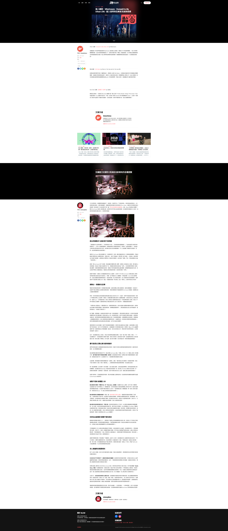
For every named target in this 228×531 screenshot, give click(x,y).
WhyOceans (83, 61)
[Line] (82, 69)
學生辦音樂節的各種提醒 (116, 207)
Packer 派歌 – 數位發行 (128, 522)
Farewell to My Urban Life (102, 46)
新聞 (86, 2)
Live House (83, 217)
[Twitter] (80, 69)
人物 (79, 2)
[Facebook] (78, 69)
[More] (85, 69)
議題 (82, 2)
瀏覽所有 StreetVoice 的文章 (109, 123)
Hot (78, 61)
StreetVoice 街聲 (118, 522)
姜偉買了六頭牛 (102, 89)
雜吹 (89, 2)
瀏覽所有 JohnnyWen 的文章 (109, 501)
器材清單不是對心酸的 (115, 394)
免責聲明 (79, 527)
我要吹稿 (147, 2)
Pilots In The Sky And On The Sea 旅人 (82, 63)
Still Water (97, 69)
